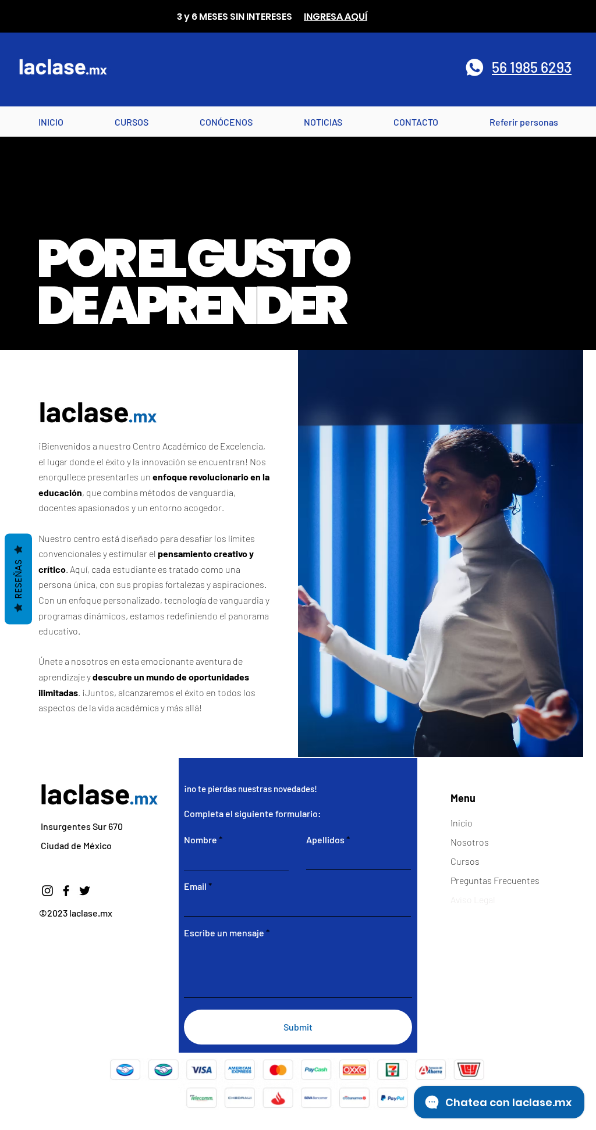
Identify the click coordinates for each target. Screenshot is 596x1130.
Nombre (200, 839)
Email (195, 886)
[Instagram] (47, 890)
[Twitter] (84, 890)
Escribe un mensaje (224, 932)
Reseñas (18, 578)
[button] (226, 122)
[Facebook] (66, 890)
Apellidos (325, 839)
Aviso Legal (472, 899)
